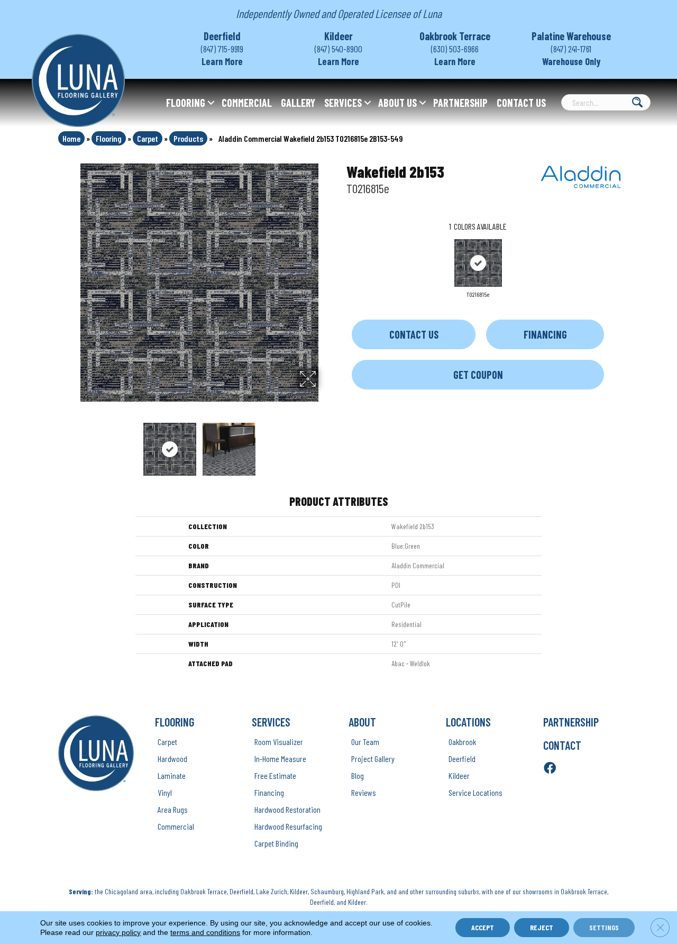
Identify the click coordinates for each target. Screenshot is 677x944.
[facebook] (550, 768)
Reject (541, 927)
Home (71, 138)
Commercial (247, 102)
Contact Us (521, 102)
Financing (545, 334)
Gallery (298, 102)
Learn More (222, 61)
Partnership (460, 102)
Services (343, 102)
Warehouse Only (571, 61)
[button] (211, 102)
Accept (482, 927)
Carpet (147, 138)
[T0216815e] (478, 263)
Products (188, 138)
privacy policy (118, 932)
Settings (604, 927)
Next (325, 444)
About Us (397, 102)
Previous (73, 444)
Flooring (185, 102)
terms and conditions (205, 932)
